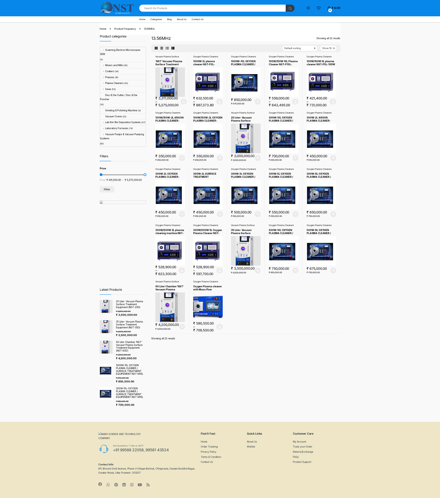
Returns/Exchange (303, 451)
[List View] (167, 48)
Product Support (302, 461)
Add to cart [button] (258, 102)
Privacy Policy (208, 451)
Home (142, 19)
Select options (183, 102)
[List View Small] (172, 48)
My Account (299, 441)
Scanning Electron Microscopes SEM (120, 51)
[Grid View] (156, 48)
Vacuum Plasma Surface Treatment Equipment (167, 57)
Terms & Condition (211, 456)
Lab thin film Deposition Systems (123, 122)
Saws (108, 89)
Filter (107, 189)
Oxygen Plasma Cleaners (205, 56)
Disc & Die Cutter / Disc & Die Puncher (118, 97)
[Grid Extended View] (161, 48)
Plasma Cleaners (114, 83)
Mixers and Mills (114, 65)
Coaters (109, 71)
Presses (109, 77)
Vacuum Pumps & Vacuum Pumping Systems (122, 136)
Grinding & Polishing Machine (121, 110)
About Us (181, 19)
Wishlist (251, 446)
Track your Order (302, 446)
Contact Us (198, 19)
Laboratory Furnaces (116, 128)
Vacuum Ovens (113, 116)
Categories (156, 19)
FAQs (296, 456)
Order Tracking (209, 446)
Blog (169, 19)
